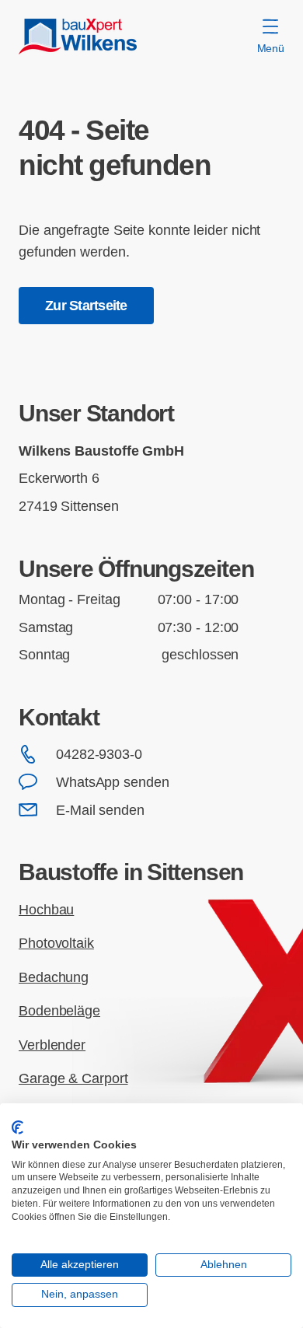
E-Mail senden (100, 810)
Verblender (52, 1044)
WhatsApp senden (112, 782)
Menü (270, 48)
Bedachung (54, 977)
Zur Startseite (86, 305)
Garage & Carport (73, 1078)
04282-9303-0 (99, 754)
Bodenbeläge (59, 1010)
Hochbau (46, 909)
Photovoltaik (56, 943)
